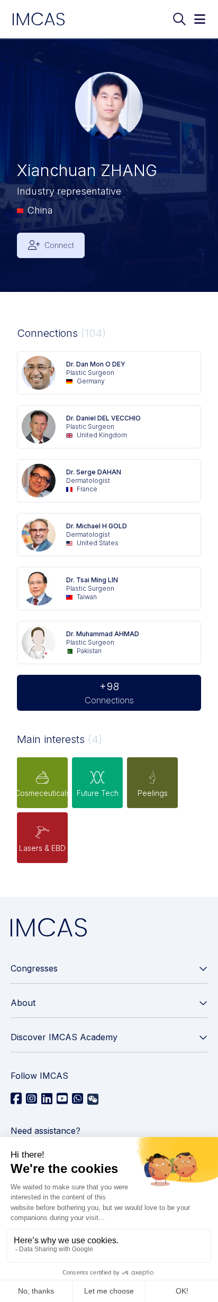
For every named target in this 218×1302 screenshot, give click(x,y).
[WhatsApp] (77, 1098)
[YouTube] (62, 1098)
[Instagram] (31, 1098)
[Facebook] (16, 1098)
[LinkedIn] (46, 1098)
